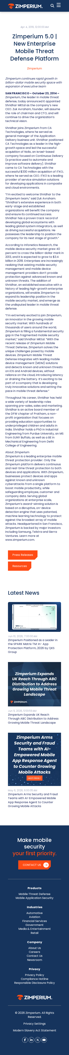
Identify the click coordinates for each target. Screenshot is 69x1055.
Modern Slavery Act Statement (34, 1030)
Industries (34, 907)
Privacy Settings (34, 1024)
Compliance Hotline (34, 979)
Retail (34, 933)
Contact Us (32, 865)
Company (34, 942)
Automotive (34, 913)
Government (34, 925)
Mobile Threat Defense (34, 894)
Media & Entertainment (34, 929)
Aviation (34, 917)
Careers (34, 952)
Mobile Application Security (34, 898)
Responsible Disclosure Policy (34, 983)
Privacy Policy (34, 975)
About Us (34, 948)
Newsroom (34, 960)
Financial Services (34, 921)
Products (34, 888)
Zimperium (34, 68)
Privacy (34, 969)
